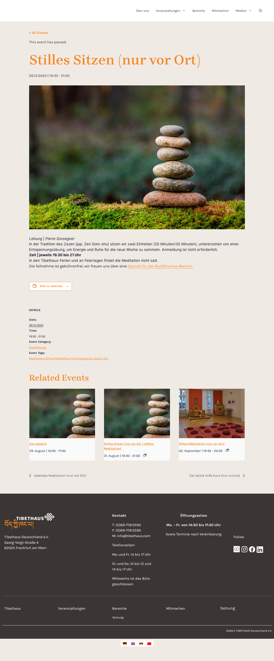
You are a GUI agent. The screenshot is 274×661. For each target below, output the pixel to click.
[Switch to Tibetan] (141, 643)
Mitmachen (220, 11)
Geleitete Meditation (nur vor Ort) (59, 475)
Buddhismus (37, 347)
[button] (260, 10)
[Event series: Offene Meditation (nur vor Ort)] (227, 450)
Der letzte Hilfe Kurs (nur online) (215, 475)
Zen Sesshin (38, 444)
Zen (105, 358)
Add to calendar (51, 286)
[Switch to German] (125, 643)
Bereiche (198, 11)
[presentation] (62, 413)
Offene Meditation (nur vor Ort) (202, 444)
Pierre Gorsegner (82, 358)
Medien (241, 11)
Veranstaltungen (168, 11)
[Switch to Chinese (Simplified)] (149, 643)
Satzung (118, 617)
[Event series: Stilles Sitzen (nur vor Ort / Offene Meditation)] (144, 455)
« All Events (38, 33)
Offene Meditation (57, 358)
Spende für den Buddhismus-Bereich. (160, 266)
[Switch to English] (133, 643)
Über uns (142, 11)
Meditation (36, 358)
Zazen (98, 358)
